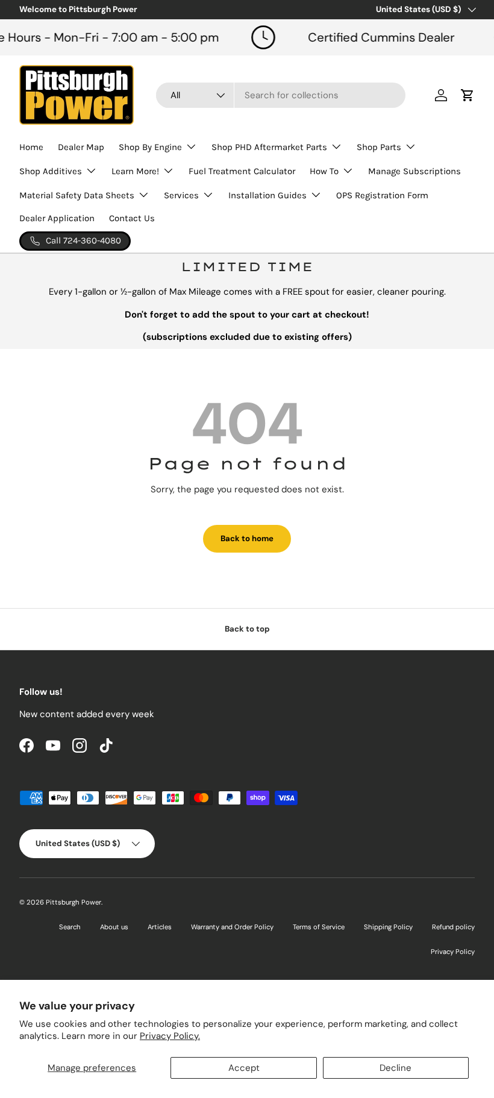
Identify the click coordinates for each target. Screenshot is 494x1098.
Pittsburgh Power (73, 902)
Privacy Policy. (170, 1036)
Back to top (247, 629)
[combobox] (280, 95)
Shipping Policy (388, 927)
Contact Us (132, 218)
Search (70, 927)
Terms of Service (319, 927)
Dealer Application (57, 218)
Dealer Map (81, 147)
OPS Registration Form (382, 195)
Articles (160, 927)
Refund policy (453, 927)
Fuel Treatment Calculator (242, 171)
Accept (244, 1068)
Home (31, 147)
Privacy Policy (453, 951)
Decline (395, 1068)
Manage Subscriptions (414, 171)
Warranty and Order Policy (232, 927)
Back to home (247, 538)
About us (114, 927)
